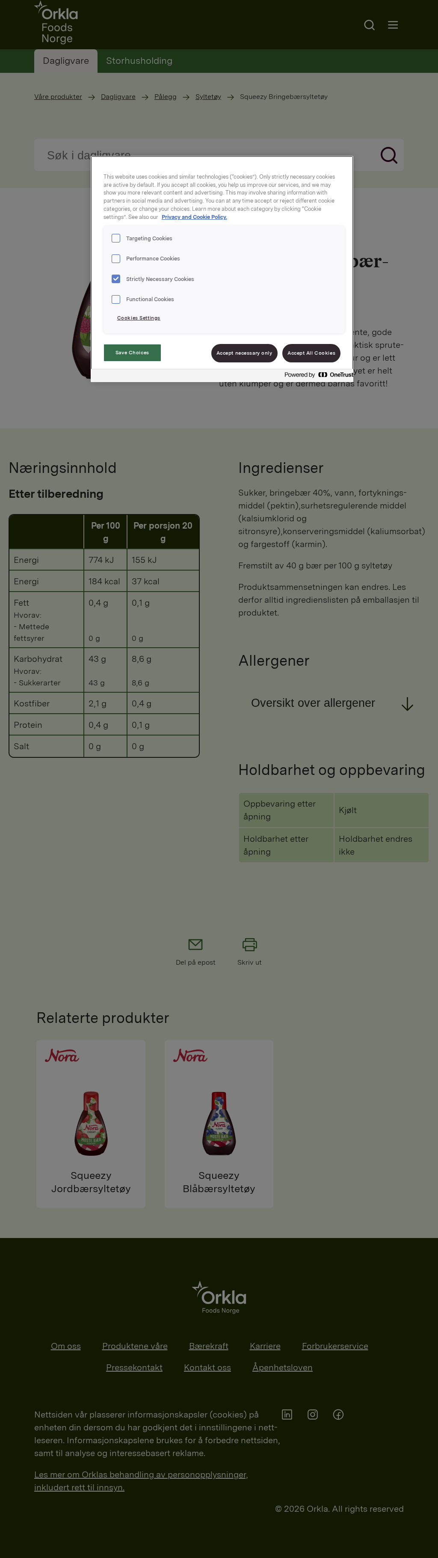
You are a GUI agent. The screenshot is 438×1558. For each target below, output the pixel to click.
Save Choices (132, 353)
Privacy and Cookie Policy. (194, 217)
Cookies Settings (138, 318)
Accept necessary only (244, 353)
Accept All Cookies (311, 353)
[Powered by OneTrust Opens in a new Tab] (316, 376)
